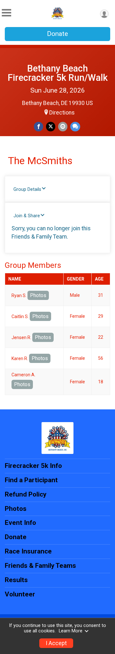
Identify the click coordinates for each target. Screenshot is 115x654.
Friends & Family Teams (40, 565)
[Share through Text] (75, 126)
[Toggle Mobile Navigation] (6, 12)
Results (16, 580)
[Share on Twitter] (50, 126)
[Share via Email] (62, 126)
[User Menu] (104, 14)
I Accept (56, 643)
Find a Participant (31, 480)
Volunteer (20, 594)
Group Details (27, 189)
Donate (57, 34)
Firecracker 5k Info (33, 466)
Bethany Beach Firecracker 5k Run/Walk (58, 73)
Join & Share (26, 216)
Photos (38, 295)
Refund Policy (25, 494)
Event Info (20, 522)
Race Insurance (28, 551)
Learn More (70, 631)
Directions (62, 112)
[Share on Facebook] (38, 126)
